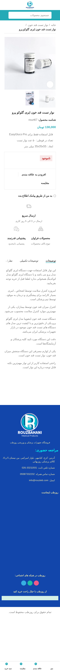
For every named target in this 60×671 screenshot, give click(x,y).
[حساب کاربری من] (4, 15)
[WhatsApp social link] (30, 583)
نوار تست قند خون (37, 25)
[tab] (51, 260)
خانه (53, 25)
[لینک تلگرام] (23, 583)
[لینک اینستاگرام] (36, 583)
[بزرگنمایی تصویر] (50, 84)
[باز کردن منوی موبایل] (56, 15)
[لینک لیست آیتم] (30, 459)
